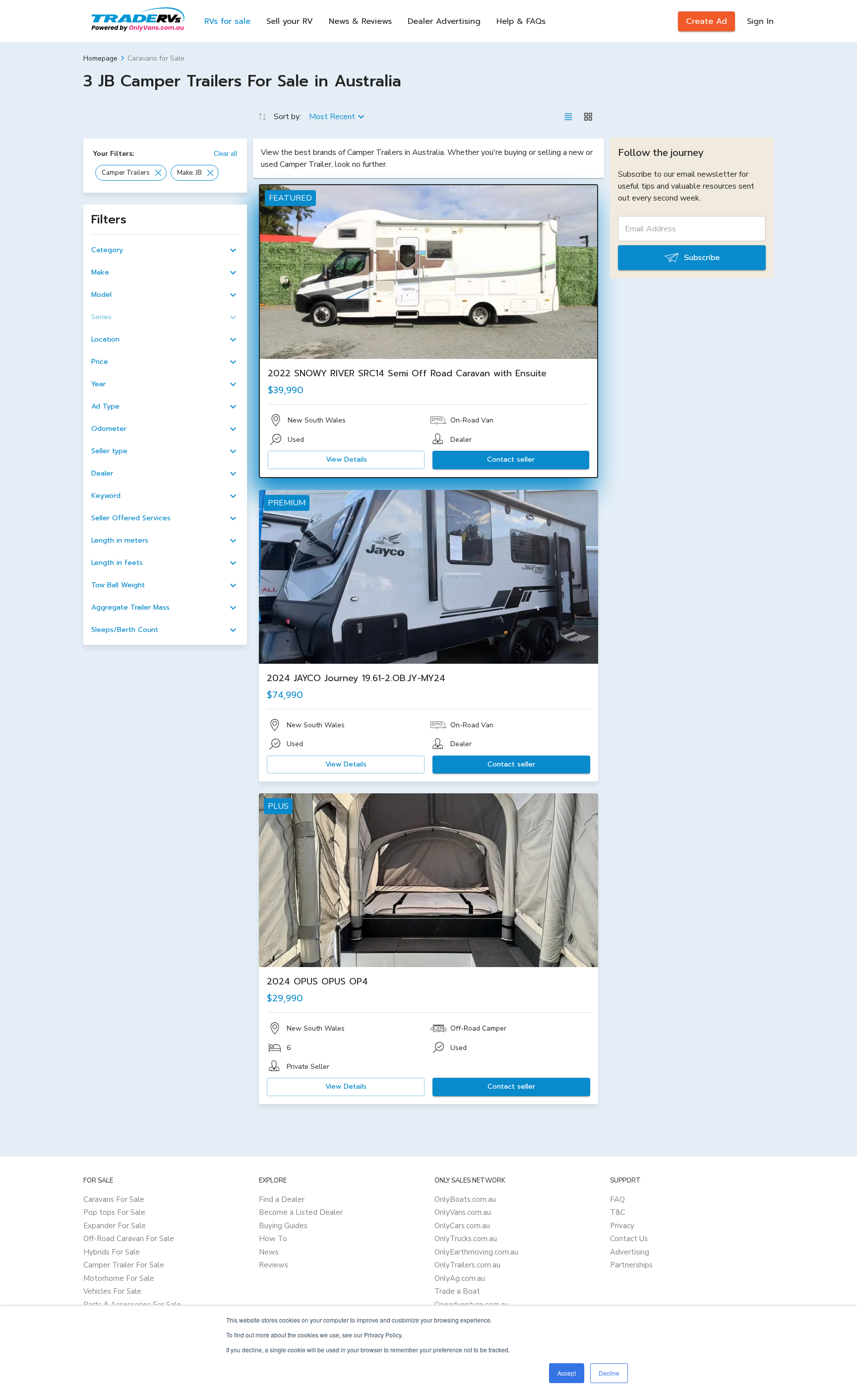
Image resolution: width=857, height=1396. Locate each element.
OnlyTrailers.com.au (467, 1265)
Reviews (273, 1265)
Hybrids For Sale (111, 1252)
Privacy (622, 1226)
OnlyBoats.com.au (465, 1199)
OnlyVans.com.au (462, 1212)
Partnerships (631, 1265)
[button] (131, 173)
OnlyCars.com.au (462, 1226)
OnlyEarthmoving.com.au (476, 1252)
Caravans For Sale (113, 1199)
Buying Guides (283, 1226)
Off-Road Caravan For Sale (128, 1239)
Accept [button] (566, 1373)
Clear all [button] (225, 153)
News (269, 1252)
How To (273, 1239)
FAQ (617, 1199)
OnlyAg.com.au (459, 1278)
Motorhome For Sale (118, 1278)
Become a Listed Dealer (301, 1212)
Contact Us (629, 1239)
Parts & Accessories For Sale (132, 1305)
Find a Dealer (282, 1199)
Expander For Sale (114, 1226)
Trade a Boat (457, 1291)
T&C (617, 1212)
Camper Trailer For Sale (123, 1265)
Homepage (100, 58)
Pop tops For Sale (114, 1212)
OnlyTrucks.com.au (465, 1239)
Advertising (629, 1252)
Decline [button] (609, 1373)
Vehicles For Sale (112, 1291)
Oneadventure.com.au (471, 1305)
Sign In (760, 21)
